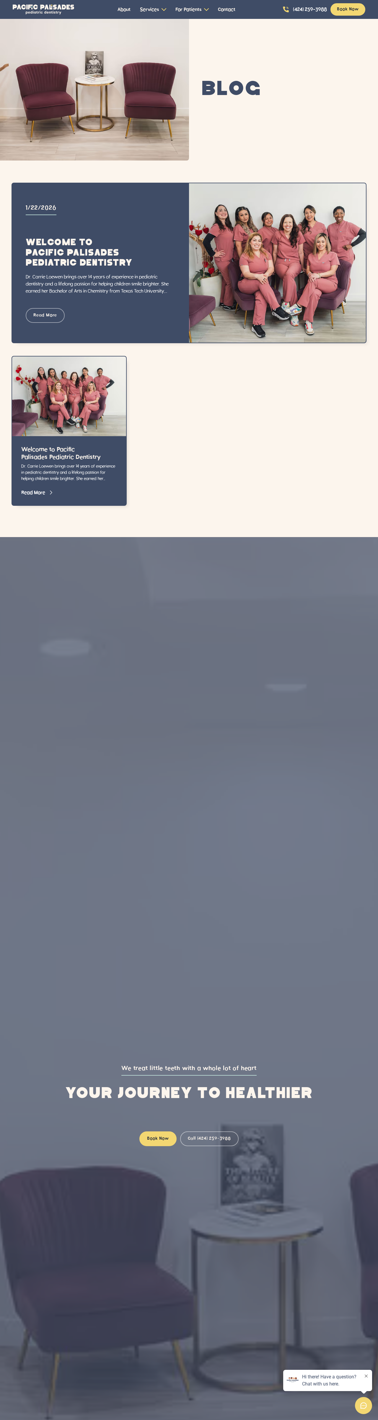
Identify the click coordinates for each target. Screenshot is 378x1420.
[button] (153, 9)
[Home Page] (43, 9)
